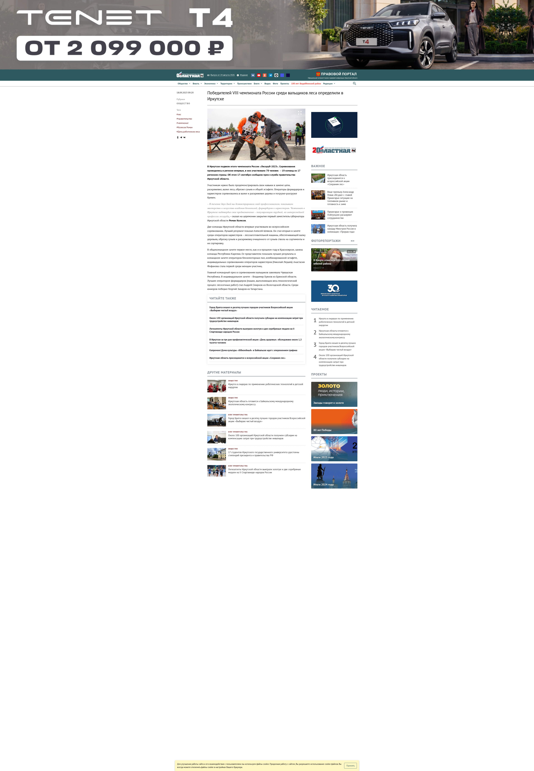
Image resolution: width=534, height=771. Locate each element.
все (353, 240)
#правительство (184, 118)
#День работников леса (188, 131)
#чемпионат (182, 123)
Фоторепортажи (326, 241)
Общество (183, 103)
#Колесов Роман (185, 127)
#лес (179, 114)
